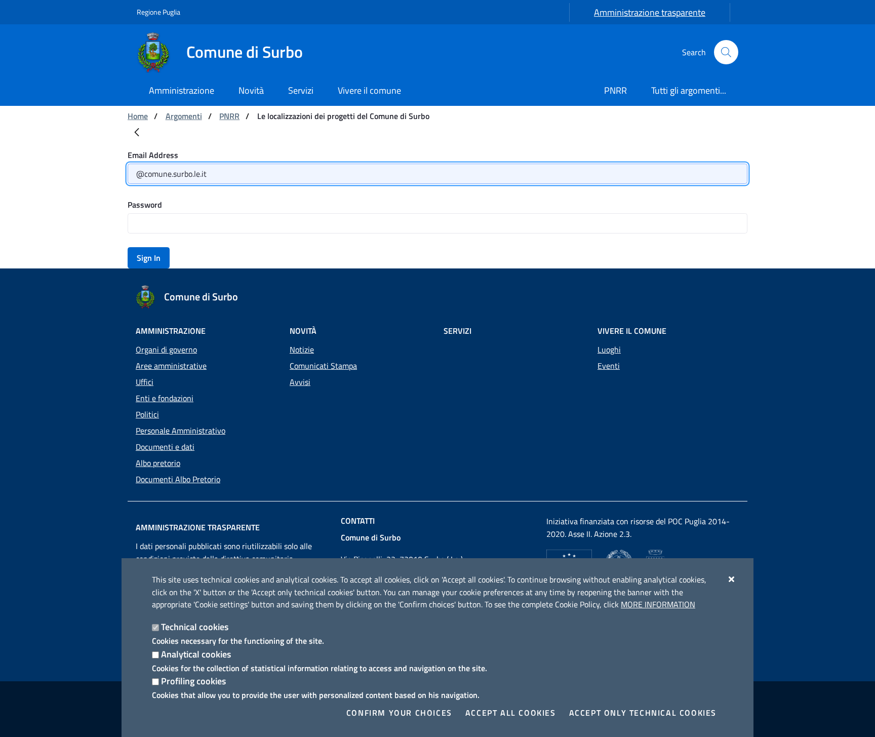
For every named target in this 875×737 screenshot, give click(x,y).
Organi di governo (166, 349)
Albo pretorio (158, 463)
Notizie (302, 349)
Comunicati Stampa (323, 366)
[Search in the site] (726, 52)
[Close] (732, 579)
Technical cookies (194, 627)
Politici (147, 414)
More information (658, 604)
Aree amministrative (171, 366)
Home (138, 116)
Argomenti (184, 116)
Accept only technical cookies (643, 713)
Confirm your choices (399, 713)
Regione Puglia (158, 12)
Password (145, 205)
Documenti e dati (165, 447)
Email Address (153, 155)
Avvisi (300, 382)
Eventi (609, 366)
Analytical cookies (196, 654)
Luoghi (609, 349)
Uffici (144, 382)
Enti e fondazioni (164, 398)
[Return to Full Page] (137, 134)
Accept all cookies (510, 713)
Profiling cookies (193, 681)
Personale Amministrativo (180, 430)
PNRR (229, 116)
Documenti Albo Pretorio (178, 479)
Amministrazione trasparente (649, 12)
